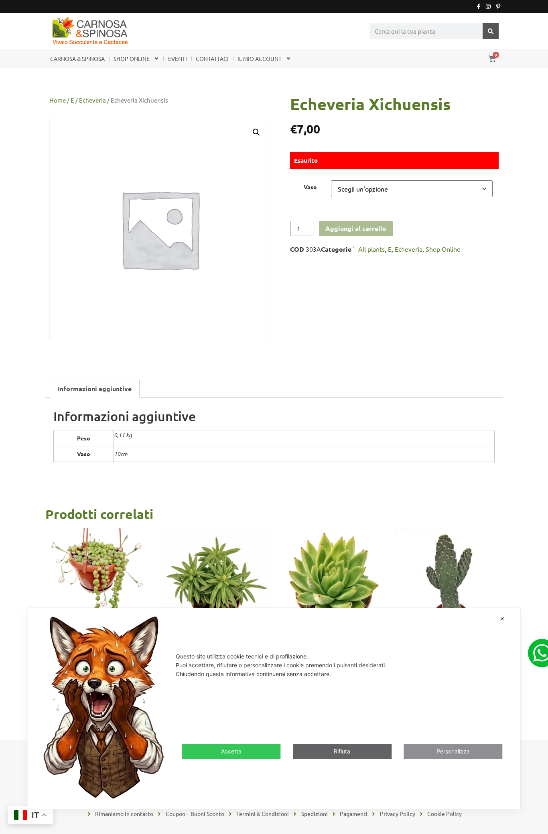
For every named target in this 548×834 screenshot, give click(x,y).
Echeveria (92, 100)
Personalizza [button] (453, 751)
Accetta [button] (231, 751)
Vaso (310, 187)
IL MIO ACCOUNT (259, 58)
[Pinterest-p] (498, 6)
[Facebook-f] (478, 6)
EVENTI (177, 58)
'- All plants (369, 249)
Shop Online (443, 249)
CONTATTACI (212, 58)
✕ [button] (502, 618)
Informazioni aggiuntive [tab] (95, 388)
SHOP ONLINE (132, 58)
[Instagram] (488, 6)
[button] (256, 132)
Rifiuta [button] (342, 751)
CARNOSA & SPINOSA (77, 58)
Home (57, 100)
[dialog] (273, 708)
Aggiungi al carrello (355, 228)
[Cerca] (491, 31)
